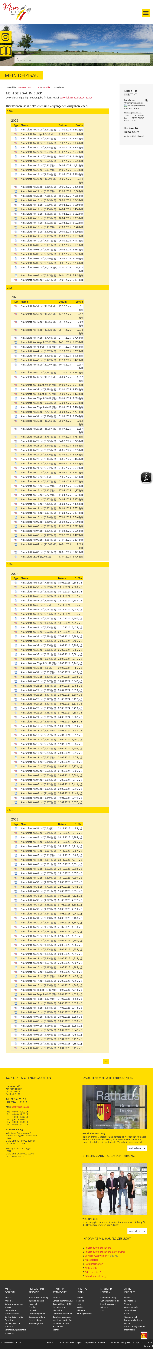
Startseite (17, 14)
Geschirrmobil (130, 1317)
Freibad (127, 1297)
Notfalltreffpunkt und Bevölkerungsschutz (62, 1315)
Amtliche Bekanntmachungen (14, 1302)
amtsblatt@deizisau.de (134, 136)
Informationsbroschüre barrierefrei (105, 1251)
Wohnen (56, 1297)
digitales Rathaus (36, 1300)
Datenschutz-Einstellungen (70, 1342)
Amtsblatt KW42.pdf (32, 360)
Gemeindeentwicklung (62, 1300)
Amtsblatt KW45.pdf (32, 609)
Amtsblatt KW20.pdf (32, 195)
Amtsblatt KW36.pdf (32, 649)
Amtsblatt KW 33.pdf (33, 134)
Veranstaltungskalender (15, 1329)
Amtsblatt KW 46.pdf (33, 342)
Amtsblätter (91, 1259)
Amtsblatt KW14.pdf (32, 222)
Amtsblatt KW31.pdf (32, 143)
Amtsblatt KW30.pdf (32, 147)
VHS (102, 1310)
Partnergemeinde (12, 1323)
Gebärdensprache (135, 1342)
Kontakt (50, 1342)
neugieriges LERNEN (108, 1290)
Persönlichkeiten (12, 1313)
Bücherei (104, 1307)
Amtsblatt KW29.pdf (32, 152)
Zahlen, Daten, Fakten (14, 1317)
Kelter (127, 1313)
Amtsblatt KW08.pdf (32, 249)
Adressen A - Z (93, 1272)
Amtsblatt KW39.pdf (32, 377)
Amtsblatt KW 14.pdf (33, 994)
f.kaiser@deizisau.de (132, 112)
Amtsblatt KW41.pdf (32, 364)
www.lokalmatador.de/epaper (77, 97)
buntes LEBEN (81, 1290)
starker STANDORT (59, 1290)
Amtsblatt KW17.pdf (32, 209)
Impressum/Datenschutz (96, 1342)
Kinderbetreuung (108, 1297)
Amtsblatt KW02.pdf (32, 280)
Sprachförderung (107, 1304)
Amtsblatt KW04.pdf (32, 267)
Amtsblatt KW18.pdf (32, 204)
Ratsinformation (94, 1263)
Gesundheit (58, 1326)
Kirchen (56, 1329)
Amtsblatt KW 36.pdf (33, 394)
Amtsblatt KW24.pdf (32, 174)
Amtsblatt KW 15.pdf (33, 989)
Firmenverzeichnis (61, 1323)
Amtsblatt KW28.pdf (32, 156)
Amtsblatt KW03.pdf (32, 275)
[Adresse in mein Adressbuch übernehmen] (147, 100)
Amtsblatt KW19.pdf (32, 200)
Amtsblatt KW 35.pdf (33, 398)
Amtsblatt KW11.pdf (32, 236)
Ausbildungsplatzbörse (63, 1320)
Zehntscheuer (130, 1310)
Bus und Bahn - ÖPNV (62, 1304)
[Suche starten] (144, 59)
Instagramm (6, 37)
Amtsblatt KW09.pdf (32, 245)
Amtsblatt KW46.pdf (32, 605)
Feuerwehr (33, 1304)
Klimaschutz (58, 1310)
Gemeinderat (10, 1310)
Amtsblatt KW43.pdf (32, 355)
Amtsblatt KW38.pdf (32, 641)
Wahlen (8, 1307)
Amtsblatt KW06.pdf (32, 258)
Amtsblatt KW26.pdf (32, 165)
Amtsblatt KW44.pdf (32, 351)
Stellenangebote (36, 1323)
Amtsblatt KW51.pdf (32, 306)
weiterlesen (135, 1148)
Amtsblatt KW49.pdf (32, 322)
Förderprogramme (37, 1313)
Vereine (127, 1304)
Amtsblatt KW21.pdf (32, 191)
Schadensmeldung (95, 1276)
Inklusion (80, 1310)
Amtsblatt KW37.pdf (32, 389)
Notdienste (91, 1268)
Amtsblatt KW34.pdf (32, 129)
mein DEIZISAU (34, 87)
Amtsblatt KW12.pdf (32, 231)
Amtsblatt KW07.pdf (32, 254)
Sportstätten (130, 1300)
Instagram (9, 1333)
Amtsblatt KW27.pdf (32, 161)
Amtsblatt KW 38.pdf (33, 385)
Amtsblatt (6, 50)
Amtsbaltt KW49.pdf (32, 837)
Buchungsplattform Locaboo (133, 1322)
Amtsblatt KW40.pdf (32, 372)
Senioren (80, 1300)
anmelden (150, 32)
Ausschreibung (35, 1320)
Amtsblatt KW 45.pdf (33, 346)
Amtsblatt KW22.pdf (32, 186)
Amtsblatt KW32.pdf (32, 138)
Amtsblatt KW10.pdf (32, 240)
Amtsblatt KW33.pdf (32, 909)
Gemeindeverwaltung (38, 1297)
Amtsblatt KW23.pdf (32, 179)
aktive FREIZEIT (129, 1290)
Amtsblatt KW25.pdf (32, 170)
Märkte (79, 1307)
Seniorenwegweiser (96, 1255)
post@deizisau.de (20, 1106)
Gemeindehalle (131, 1307)
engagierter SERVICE (36, 1290)
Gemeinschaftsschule (109, 1300)
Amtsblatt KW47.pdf (32, 337)
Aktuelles (9, 1297)
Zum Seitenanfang (106, 1059)
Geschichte (9, 1320)
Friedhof (32, 1307)
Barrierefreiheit (117, 1342)
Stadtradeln (129, 1329)
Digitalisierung (59, 1307)
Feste (78, 1304)
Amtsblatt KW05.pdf (32, 263)
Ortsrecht (33, 1310)
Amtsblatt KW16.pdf (32, 213)
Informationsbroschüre (98, 1247)
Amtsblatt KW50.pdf (32, 314)
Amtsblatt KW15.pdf (32, 218)
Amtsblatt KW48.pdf (32, 329)
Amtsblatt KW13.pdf (32, 227)
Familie (79, 1297)
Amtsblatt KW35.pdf (32, 654)
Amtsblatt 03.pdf (30, 556)
